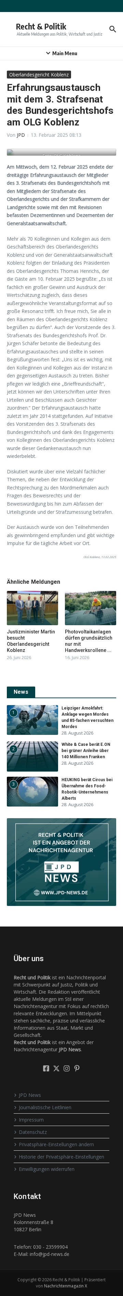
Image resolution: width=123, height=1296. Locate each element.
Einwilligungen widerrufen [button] (46, 1169)
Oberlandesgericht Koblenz (39, 74)
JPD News (30, 1095)
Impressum (31, 1119)
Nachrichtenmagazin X (65, 1286)
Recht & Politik (41, 26)
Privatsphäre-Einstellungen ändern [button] (56, 1144)
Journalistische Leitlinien (45, 1107)
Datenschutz (33, 1132)
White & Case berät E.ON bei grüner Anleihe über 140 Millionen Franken (86, 750)
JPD (21, 135)
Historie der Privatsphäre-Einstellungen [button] (61, 1156)
